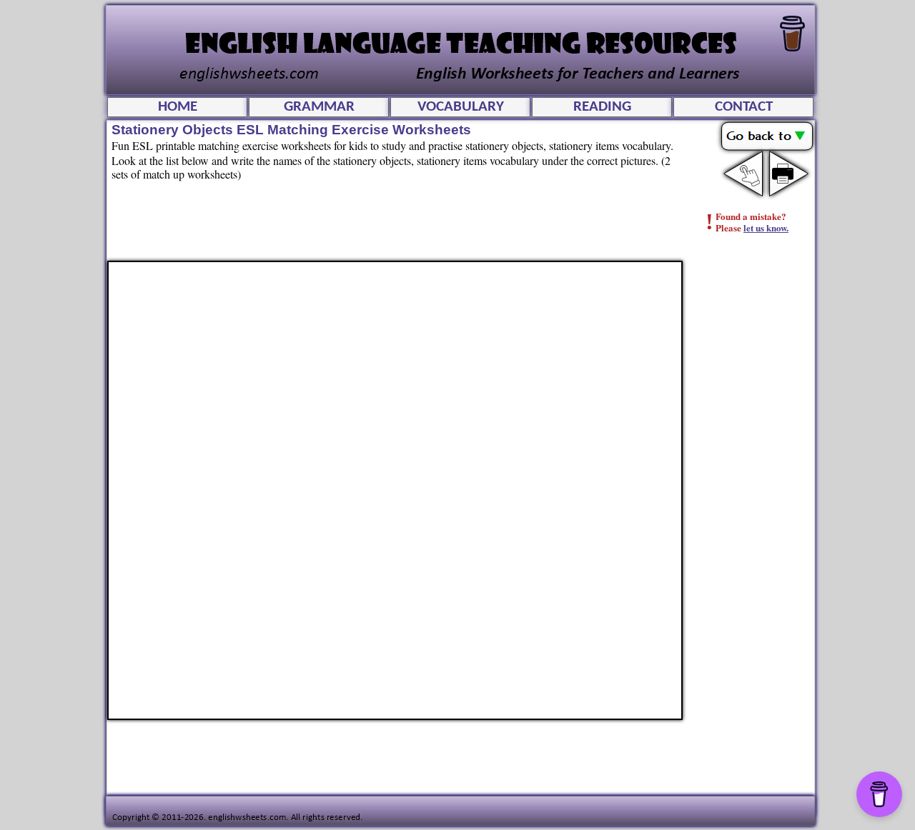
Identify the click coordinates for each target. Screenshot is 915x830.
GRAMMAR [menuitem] (319, 106)
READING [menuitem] (602, 106)
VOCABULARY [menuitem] (460, 106)
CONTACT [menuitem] (744, 106)
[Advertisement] (755, 475)
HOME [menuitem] (177, 106)
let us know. (765, 227)
